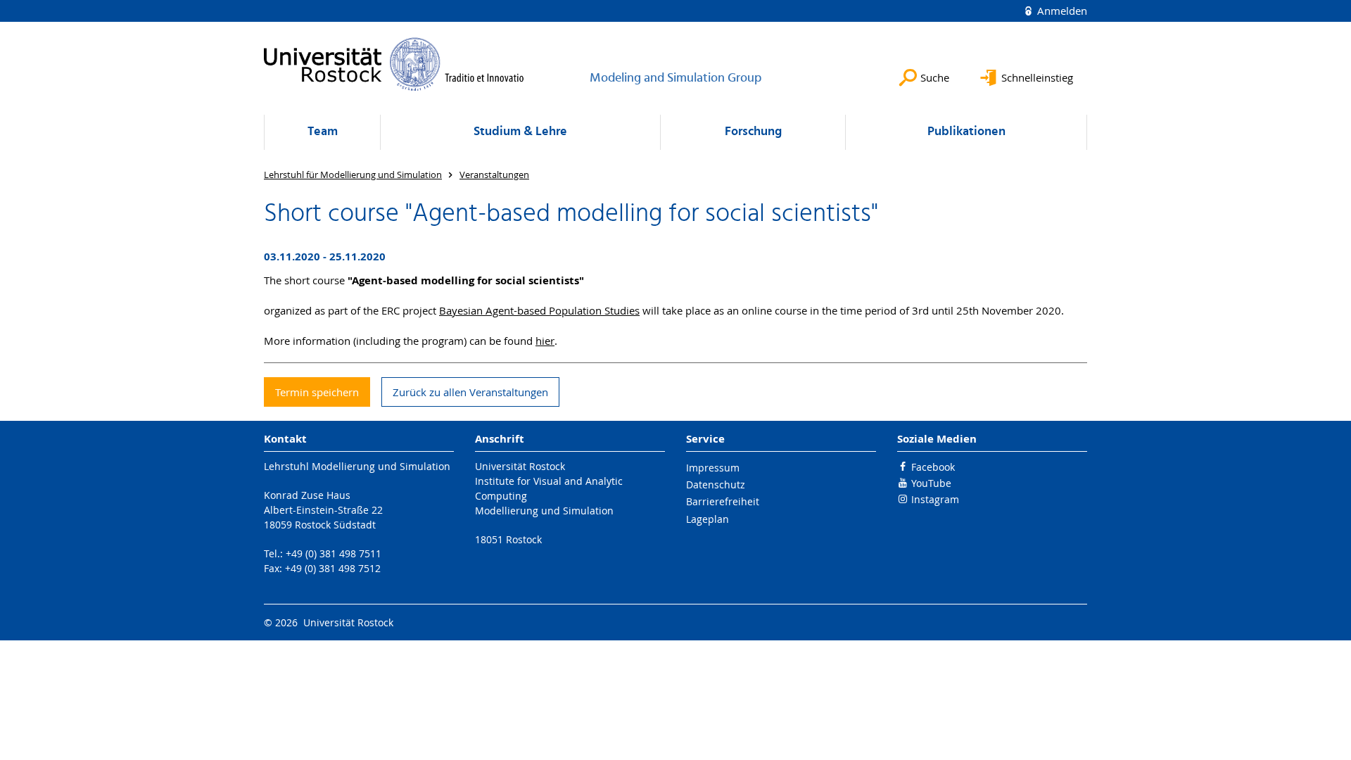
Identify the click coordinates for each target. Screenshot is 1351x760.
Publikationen (966, 132)
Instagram (935, 499)
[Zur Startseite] (394, 64)
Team (322, 132)
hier (544, 341)
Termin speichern (317, 392)
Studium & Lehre (520, 132)
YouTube (931, 483)
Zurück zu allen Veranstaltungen (470, 392)
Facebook (933, 467)
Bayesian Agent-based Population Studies (539, 310)
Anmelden (1060, 11)
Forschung (753, 132)
